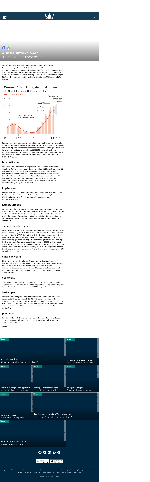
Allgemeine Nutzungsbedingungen (76, 470)
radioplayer (37, 472)
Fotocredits (77, 472)
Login (4, 470)
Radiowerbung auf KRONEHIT (51, 472)
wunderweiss (49, 476)
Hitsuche (28, 472)
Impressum (92, 470)
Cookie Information (57, 470)
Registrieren (12, 470)
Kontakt (20, 472)
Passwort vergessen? (24, 470)
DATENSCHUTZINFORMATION (41, 470)
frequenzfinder (67, 472)
